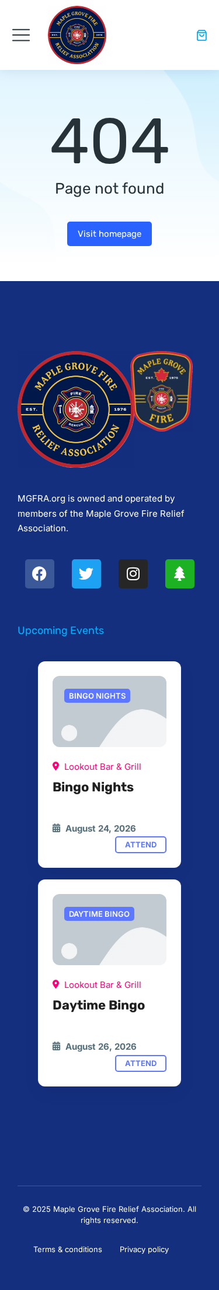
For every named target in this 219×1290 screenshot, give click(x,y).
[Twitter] (86, 573)
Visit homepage (109, 234)
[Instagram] (133, 573)
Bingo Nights (93, 787)
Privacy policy (144, 1249)
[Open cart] (201, 35)
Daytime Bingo (99, 1005)
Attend (141, 844)
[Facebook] (39, 573)
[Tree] (179, 573)
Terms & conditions (67, 1249)
